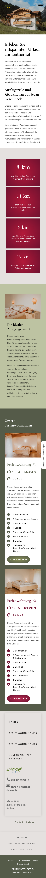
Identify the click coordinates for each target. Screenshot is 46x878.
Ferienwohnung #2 (22, 744)
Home (12, 722)
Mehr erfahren (18, 559)
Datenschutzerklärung (21, 844)
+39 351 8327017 (20, 780)
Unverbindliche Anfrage (20, 757)
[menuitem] (19, 822)
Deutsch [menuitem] (19, 822)
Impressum (22, 837)
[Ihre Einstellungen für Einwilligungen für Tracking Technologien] (43, 455)
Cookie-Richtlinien (21, 850)
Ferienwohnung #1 (22, 733)
